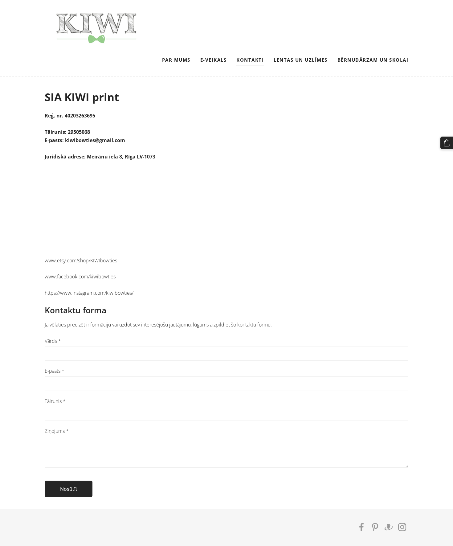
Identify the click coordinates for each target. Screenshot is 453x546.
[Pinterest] (375, 527)
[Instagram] (402, 527)
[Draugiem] (388, 527)
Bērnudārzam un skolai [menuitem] (373, 60)
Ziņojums (57, 431)
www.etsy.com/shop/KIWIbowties (81, 260)
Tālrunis (55, 401)
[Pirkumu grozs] (446, 143)
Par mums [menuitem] (176, 60)
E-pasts (54, 370)
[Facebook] (361, 527)
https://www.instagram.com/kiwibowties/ (89, 292)
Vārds (53, 341)
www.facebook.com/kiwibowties (80, 276)
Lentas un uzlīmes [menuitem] (301, 60)
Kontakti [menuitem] (250, 60)
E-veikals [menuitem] (213, 60)
